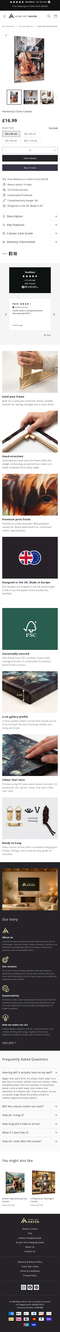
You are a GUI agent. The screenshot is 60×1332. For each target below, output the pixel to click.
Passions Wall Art (26, 26)
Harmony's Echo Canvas (47, 26)
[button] (4, 16)
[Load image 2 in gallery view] (30, 97)
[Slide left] (3, 98)
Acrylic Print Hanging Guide (30, 1242)
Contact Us (30, 1251)
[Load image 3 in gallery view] (47, 97)
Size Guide (53, 128)
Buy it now (30, 167)
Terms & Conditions (30, 1271)
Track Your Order (30, 1266)
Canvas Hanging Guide (30, 1238)
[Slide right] (57, 98)
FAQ (30, 1233)
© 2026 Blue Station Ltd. (20, 1301)
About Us (30, 1247)
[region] (30, 314)
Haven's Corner (30, 1228)
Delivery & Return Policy (30, 1262)
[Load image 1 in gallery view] (14, 97)
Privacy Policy (30, 1275)
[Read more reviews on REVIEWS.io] (30, 288)
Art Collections (8, 26)
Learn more (8, 1042)
